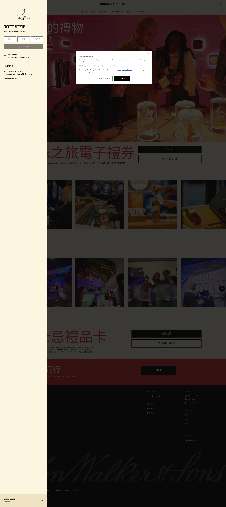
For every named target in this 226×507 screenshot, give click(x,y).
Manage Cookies (104, 78)
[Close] (148, 53)
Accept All (122, 78)
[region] (114, 67)
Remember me (12, 55)
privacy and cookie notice (124, 70)
